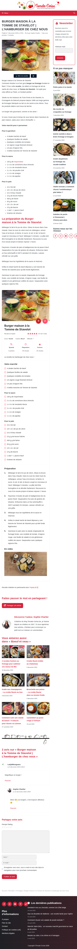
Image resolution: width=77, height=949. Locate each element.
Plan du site (6, 923)
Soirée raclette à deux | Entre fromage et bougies (63, 135)
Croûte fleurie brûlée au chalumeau (35, 662)
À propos (5, 919)
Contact (5, 926)
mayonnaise (18, 162)
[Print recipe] (45, 321)
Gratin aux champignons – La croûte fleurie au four (12, 690)
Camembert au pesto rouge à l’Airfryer (35, 719)
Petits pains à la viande (62, 87)
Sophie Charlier (41, 617)
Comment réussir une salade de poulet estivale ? (46, 920)
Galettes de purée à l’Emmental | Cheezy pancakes (60, 217)
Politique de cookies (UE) (11, 930)
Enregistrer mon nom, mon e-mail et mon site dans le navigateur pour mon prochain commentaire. (24, 869)
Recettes (11, 891)
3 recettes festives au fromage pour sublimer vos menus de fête (11, 664)
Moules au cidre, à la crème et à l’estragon (43, 935)
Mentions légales (8, 933)
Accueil (4, 891)
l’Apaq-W (32, 587)
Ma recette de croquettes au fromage (62, 110)
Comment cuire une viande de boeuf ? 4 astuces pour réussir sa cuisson (12, 720)
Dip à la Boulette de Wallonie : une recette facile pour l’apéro (50, 914)
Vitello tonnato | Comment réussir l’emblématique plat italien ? (63, 189)
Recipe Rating (7, 824)
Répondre (8, 780)
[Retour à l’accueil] (38, 5)
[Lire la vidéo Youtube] (25, 564)
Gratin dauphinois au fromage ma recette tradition (60, 162)
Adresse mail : (60, 47)
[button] (74, 13)
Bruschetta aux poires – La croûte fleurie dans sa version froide (36, 692)
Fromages (19, 891)
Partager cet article (14, 605)
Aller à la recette (23, 76)
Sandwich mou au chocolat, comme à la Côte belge (47, 908)
